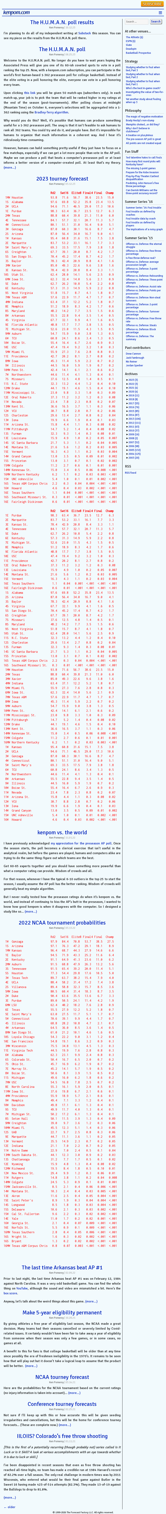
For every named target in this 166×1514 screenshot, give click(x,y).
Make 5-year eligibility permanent (62, 1312)
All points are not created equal (143, 143)
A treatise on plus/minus (139, 135)
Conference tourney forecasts (62, 1404)
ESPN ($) (130, 41)
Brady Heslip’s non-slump (140, 120)
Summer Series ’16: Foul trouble (143, 207)
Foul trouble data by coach (141, 218)
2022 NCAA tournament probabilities (62, 922)
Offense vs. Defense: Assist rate (143, 286)
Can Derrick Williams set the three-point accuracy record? (142, 192)
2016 (134, 407)
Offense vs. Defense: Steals (141, 325)
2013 (135, 418)
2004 (135, 454)
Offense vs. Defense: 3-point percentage (141, 270)
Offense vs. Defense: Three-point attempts (144, 281)
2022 (133, 384)
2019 (134, 395)
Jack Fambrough (135, 357)
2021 (133, 387)
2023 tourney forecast (62, 178)
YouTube (22, 1288)
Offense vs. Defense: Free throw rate (143, 320)
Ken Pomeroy (56, 27)
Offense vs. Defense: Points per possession (143, 292)
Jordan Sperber (134, 365)
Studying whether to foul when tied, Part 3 (143, 69)
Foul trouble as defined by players (140, 224)
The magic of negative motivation (144, 116)
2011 (134, 426)
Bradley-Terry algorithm (51, 112)
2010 (134, 430)
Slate (129, 45)
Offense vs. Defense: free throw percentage (143, 252)
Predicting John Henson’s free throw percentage (142, 185)
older (9, 1507)
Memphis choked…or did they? (143, 124)
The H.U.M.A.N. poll (62, 49)
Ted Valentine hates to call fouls (144, 157)
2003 (134, 457)
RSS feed (130, 472)
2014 (134, 415)
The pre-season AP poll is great (143, 139)
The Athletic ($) (134, 37)
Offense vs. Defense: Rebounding (144, 275)
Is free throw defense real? (141, 258)
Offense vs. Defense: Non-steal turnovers (143, 299)
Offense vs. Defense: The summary (140, 338)
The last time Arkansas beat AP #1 (62, 1267)
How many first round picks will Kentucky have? (143, 163)
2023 (133, 380)
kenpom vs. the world (62, 832)
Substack (84, 33)
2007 (134, 442)
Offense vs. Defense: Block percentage (141, 331)
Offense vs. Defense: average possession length (142, 263)
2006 (134, 446)
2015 (134, 411)
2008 (133, 438)
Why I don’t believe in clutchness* (138, 130)
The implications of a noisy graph (144, 229)
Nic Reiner (131, 361)
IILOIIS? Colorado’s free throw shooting (62, 1436)
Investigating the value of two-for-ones (145, 93)
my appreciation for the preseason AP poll (81, 843)
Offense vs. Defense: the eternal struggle (144, 245)
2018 (133, 399)
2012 (135, 423)
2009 (134, 434)
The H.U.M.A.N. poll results (62, 22)
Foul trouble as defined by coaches (140, 213)
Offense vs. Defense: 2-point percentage (141, 306)
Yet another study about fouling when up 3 (143, 101)
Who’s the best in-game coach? (143, 88)
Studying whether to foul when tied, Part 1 (143, 83)
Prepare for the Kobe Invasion (142, 172)
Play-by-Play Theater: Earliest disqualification (142, 178)
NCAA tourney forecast (62, 1377)
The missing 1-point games (141, 168)
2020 (133, 391)
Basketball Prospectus (138, 53)
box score (10, 1293)
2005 (135, 450)
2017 (134, 403)
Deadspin (131, 49)
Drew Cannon (133, 353)
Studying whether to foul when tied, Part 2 (143, 76)
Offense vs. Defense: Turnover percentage (142, 313)
